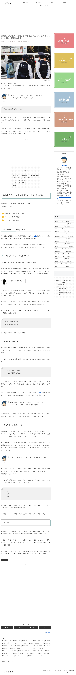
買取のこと (5, 560)
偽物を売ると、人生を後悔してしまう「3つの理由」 (26, 175)
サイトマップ (58, 670)
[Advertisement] (38, 19)
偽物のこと (18, 560)
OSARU (64, 165)
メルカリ (11, 560)
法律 (35, 236)
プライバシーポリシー (48, 670)
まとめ (14, 185)
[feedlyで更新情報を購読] (63, 207)
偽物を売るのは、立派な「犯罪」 (22, 178)
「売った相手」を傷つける (21, 182)
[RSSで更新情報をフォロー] (65, 207)
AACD (39, 392)
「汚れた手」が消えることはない (22, 180)
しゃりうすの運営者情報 (68, 670)
